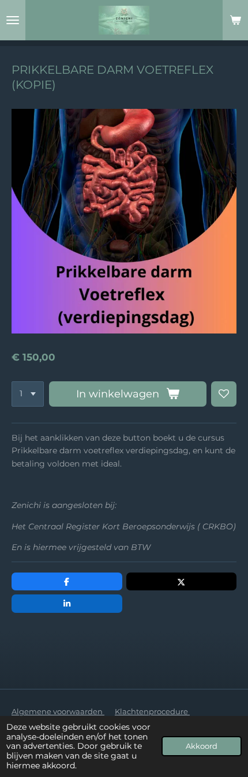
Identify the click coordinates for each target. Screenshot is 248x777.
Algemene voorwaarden (58, 711)
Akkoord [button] (201, 746)
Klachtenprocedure (152, 711)
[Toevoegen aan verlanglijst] (223, 394)
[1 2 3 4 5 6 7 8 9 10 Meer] (28, 394)
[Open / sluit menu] (12, 20)
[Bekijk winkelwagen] (235, 20)
